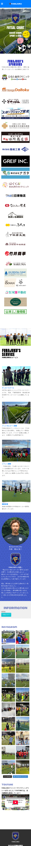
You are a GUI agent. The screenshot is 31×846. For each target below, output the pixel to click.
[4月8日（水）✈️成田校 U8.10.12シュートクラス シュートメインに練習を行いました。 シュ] (22, 724)
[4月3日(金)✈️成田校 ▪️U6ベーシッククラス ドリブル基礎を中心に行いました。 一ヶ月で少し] (8, 767)
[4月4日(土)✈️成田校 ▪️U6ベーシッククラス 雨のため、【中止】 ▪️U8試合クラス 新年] (22, 753)
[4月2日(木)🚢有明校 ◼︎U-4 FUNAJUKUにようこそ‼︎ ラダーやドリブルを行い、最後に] (22, 767)
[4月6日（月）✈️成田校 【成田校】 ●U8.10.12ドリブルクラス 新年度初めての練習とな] (8, 753)
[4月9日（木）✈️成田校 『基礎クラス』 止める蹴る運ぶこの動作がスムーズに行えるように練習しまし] (22, 709)
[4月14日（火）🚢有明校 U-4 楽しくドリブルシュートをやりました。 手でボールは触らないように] (8, 680)
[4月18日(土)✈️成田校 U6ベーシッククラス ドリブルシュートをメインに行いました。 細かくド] (22, 637)
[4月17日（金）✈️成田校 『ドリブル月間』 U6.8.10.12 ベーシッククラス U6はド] (8, 651)
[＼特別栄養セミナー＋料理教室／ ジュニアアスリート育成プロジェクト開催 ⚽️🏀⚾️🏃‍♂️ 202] (8, 637)
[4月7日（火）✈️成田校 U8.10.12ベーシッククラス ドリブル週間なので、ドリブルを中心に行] (8, 738)
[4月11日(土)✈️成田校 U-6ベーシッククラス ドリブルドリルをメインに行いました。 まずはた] (22, 695)
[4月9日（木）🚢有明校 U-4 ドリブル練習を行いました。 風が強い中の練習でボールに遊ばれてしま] (8, 724)
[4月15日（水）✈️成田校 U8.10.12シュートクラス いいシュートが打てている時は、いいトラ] (22, 666)
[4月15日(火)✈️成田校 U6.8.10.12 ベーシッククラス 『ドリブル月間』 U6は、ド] (22, 680)
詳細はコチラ (6, 614)
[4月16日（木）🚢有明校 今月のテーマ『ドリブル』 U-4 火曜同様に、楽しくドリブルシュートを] (8, 666)
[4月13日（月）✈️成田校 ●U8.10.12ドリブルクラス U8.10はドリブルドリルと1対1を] (8, 695)
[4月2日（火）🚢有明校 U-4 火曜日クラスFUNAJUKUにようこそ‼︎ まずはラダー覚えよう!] (22, 738)
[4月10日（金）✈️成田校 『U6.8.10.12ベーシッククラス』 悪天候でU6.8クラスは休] (8, 709)
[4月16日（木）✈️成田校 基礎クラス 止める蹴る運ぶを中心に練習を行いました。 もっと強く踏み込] (22, 651)
